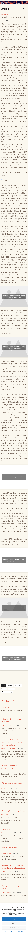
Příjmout (14, 919)
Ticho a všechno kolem (11, 765)
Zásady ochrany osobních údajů (17, 931)
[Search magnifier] (23, 9)
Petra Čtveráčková (7, 833)
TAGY (3, 685)
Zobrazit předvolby (14, 927)
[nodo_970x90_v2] (14, 2)
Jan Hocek (4, 14)
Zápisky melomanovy (6, 692)
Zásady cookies (7, 931)
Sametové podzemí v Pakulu (13, 811)
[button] (25, 905)
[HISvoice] (5, 9)
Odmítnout (14, 923)
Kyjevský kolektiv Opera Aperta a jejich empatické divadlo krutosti (12, 742)
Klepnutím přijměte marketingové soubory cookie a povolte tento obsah (14, 296)
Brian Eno (3, 688)
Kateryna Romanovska (8, 748)
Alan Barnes (10, 685)
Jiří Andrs (4, 815)
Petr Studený (5, 789)
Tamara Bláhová (6, 707)
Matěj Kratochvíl (6, 725)
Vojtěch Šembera (6, 853)
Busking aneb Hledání (11, 829)
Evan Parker (12, 688)
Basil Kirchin (18, 685)
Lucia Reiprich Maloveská (10, 769)
